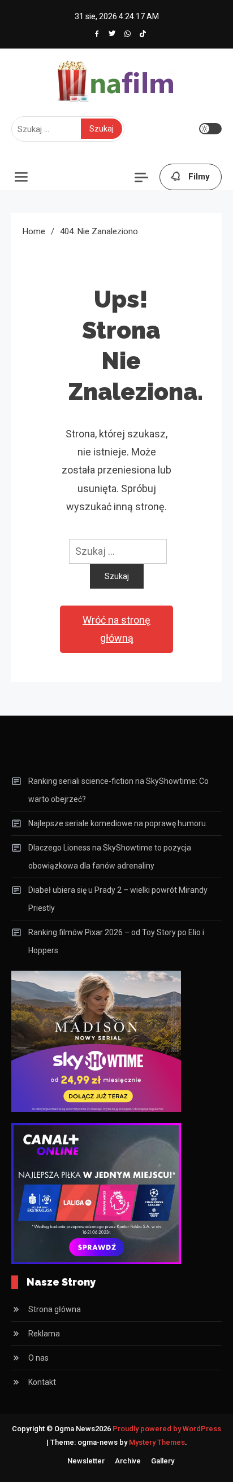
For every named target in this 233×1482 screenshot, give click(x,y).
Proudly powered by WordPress (167, 1428)
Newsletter (86, 1461)
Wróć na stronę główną (116, 629)
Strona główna (54, 1309)
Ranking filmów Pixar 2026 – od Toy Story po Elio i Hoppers (116, 941)
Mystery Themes (157, 1442)
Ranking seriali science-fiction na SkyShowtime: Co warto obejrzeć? (118, 790)
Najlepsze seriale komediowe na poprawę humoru (117, 823)
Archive (128, 1461)
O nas (38, 1357)
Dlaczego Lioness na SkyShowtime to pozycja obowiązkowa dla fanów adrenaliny (109, 856)
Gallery (162, 1461)
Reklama (44, 1333)
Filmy (199, 177)
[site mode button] (210, 128)
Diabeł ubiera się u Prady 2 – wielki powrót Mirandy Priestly (118, 899)
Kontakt (42, 1382)
